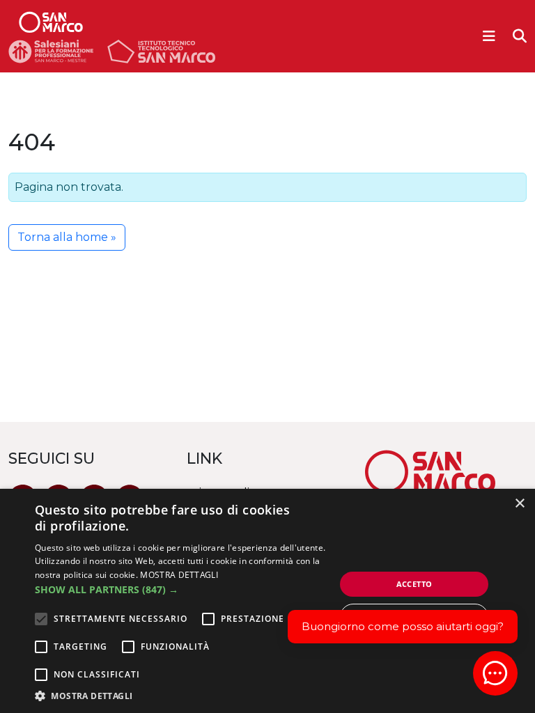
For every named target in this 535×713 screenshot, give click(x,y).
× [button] (519, 504)
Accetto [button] (414, 584)
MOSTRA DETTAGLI (179, 575)
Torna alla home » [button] (66, 237)
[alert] (267, 601)
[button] (184, 589)
